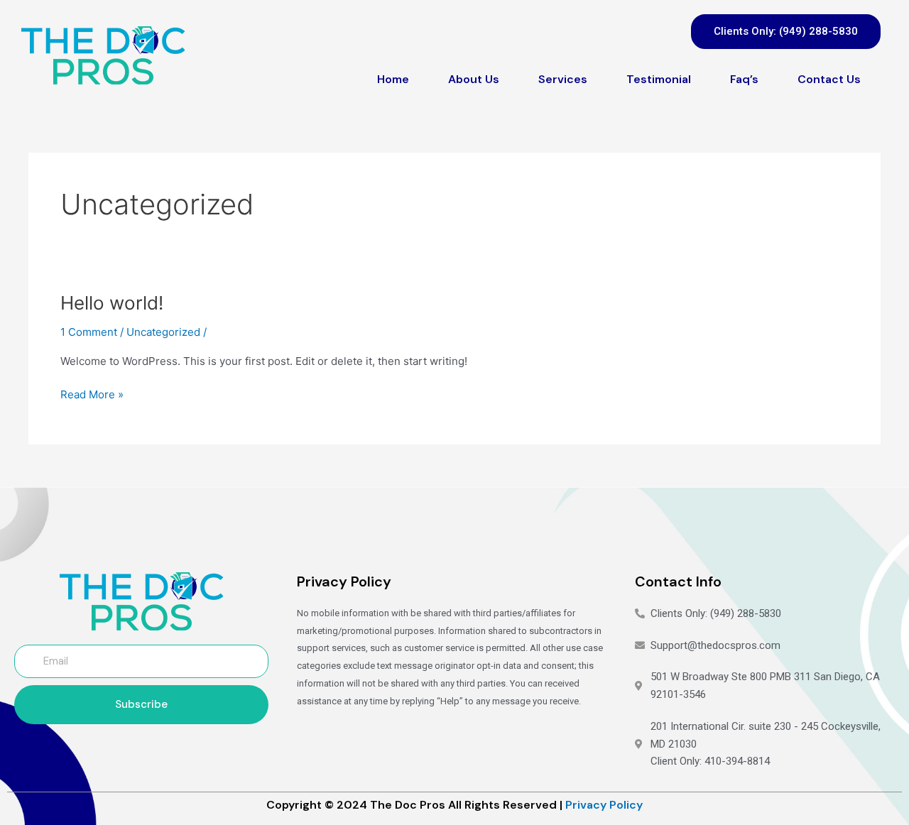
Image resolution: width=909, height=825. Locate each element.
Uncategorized (163, 332)
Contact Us (829, 79)
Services (562, 79)
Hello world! (111, 303)
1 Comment (88, 332)
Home (393, 79)
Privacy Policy (604, 804)
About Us (473, 79)
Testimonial (658, 79)
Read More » (92, 393)
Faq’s (744, 79)
